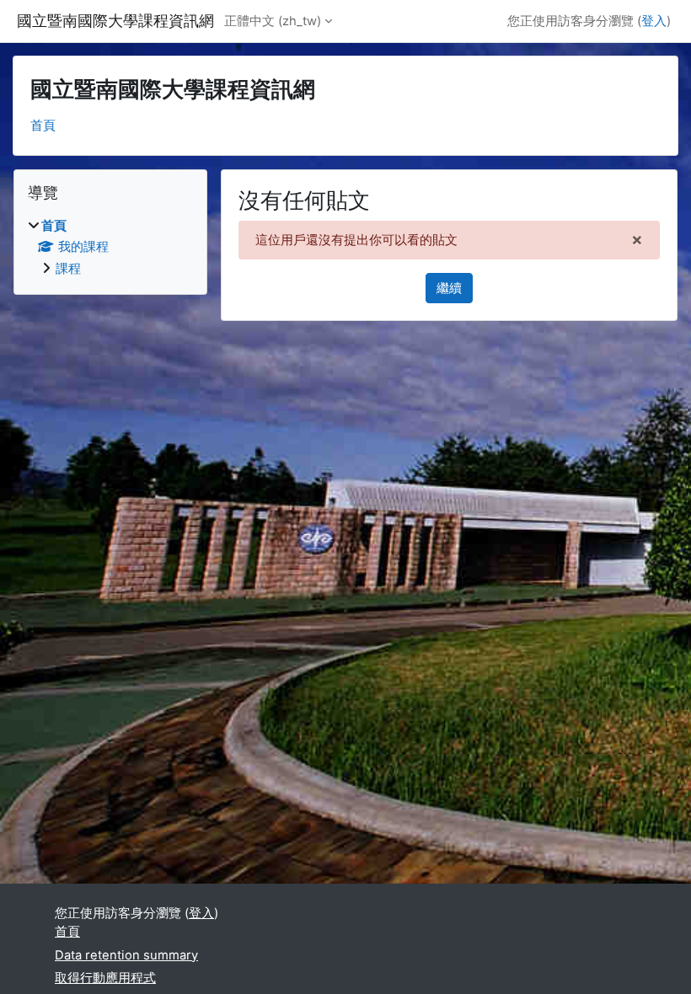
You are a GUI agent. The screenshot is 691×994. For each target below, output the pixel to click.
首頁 (43, 125)
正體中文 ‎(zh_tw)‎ (272, 21)
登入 (654, 21)
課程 (68, 268)
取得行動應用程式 (105, 978)
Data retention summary (126, 955)
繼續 (449, 288)
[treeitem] (110, 247)
